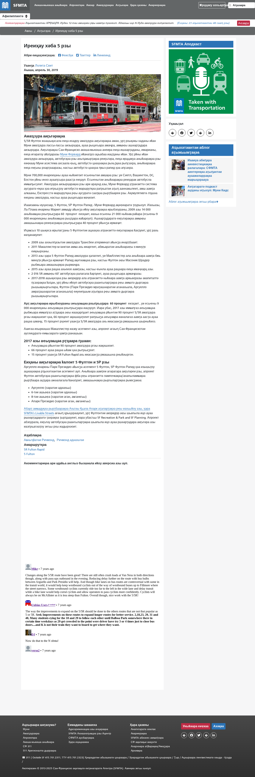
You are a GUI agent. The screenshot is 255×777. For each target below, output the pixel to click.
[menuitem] (50, 5)
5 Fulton (29, 454)
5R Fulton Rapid (34, 449)
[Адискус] (92, 512)
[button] (15, 16)
